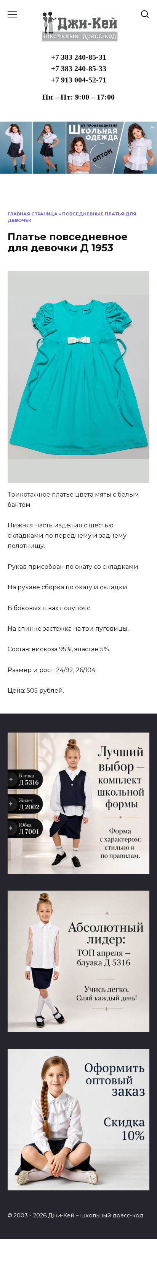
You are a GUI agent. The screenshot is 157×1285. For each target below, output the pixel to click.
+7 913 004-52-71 (78, 80)
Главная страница (33, 214)
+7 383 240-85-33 (78, 68)
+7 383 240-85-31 (78, 57)
